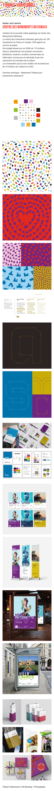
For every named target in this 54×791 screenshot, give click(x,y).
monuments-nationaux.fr (13, 76)
